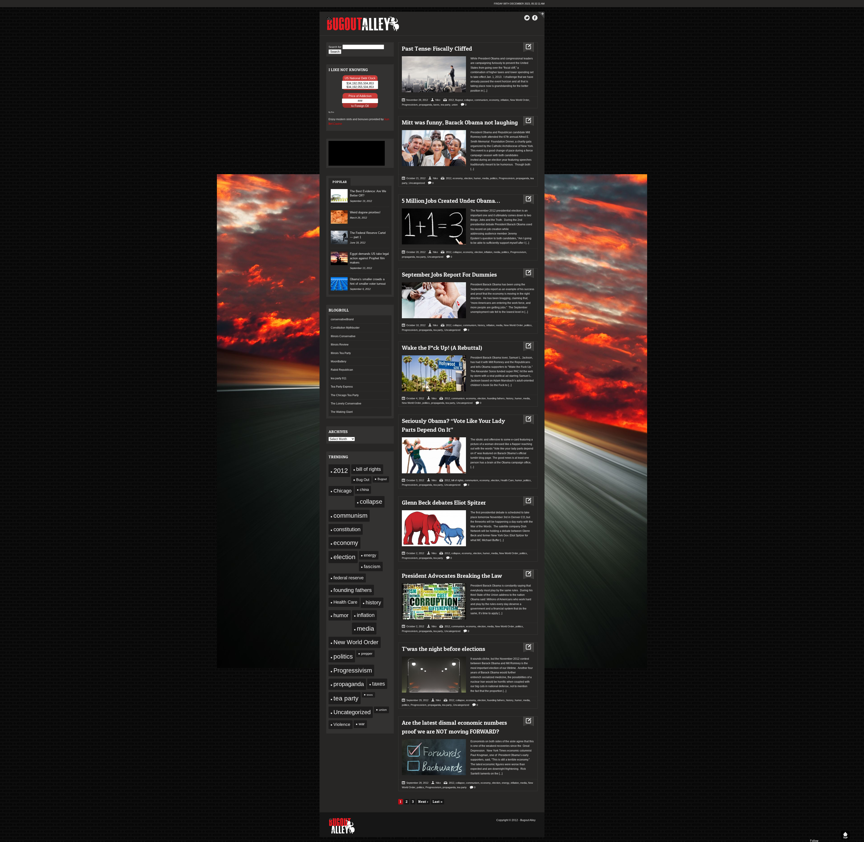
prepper (366, 653)
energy (370, 555)
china (364, 490)
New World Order (355, 642)
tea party (345, 698)
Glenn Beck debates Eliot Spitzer (444, 502)
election (344, 556)
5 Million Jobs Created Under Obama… (451, 200)
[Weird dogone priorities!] (339, 217)
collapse (371, 501)
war (362, 724)
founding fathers (352, 590)
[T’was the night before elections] (527, 647)
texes (370, 694)
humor (341, 615)
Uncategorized (352, 712)
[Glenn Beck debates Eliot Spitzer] (527, 501)
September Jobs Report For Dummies (449, 274)
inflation (366, 615)
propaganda (348, 684)
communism (350, 515)
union (383, 709)
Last (438, 801)
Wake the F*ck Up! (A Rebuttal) (442, 347)
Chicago (342, 491)
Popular (340, 182)
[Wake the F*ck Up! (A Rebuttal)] (527, 346)
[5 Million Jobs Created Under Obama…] (527, 199)
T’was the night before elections (443, 648)
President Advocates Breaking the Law (452, 575)
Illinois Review (340, 344)
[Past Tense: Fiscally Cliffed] (527, 47)
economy (345, 542)
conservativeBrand (342, 319)
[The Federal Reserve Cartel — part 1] (339, 237)
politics (343, 656)
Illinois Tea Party (341, 353)
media (365, 628)
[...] (485, 90)
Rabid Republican (342, 369)
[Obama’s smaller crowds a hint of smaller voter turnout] (339, 284)
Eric (332, 112)
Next (423, 801)
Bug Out (362, 480)
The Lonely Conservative (346, 403)
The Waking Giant (342, 411)
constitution (346, 529)
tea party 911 (338, 378)
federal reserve (348, 577)
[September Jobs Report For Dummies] (527, 273)
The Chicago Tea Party (345, 395)
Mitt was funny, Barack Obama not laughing (460, 122)
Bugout (382, 479)
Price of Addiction (360, 96)
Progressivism (352, 670)
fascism (372, 566)
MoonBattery (338, 361)
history (373, 602)
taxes (378, 684)
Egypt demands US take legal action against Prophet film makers (369, 258)
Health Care (345, 602)
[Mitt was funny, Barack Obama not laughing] (527, 121)
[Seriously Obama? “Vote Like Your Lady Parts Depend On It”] (527, 419)
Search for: (335, 47)
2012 (340, 470)
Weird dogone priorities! (365, 212)
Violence (341, 724)
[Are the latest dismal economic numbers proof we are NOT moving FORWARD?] (527, 721)
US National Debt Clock (360, 78)
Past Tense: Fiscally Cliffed (437, 48)
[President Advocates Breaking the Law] (527, 574)
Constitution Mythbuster (345, 327)
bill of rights (368, 469)
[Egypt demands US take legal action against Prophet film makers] (339, 258)
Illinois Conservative (343, 336)
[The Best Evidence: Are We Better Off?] (339, 196)
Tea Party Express (342, 386)
